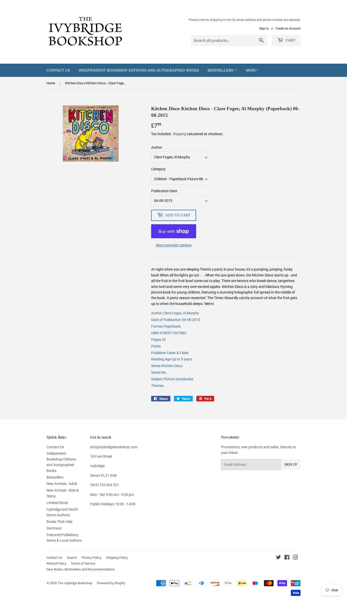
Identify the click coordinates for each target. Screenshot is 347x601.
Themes (157, 386)
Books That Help (59, 522)
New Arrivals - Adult (61, 484)
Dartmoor (54, 528)
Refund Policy (56, 563)
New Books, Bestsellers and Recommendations (80, 569)
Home (50, 83)
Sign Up (291, 464)
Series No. (159, 372)
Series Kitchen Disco (167, 366)
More (251, 70)
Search (72, 558)
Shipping (179, 134)
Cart (290, 40)
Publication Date (164, 191)
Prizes (156, 346)
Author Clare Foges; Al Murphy (175, 313)
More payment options (174, 245)
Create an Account (288, 28)
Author (156, 147)
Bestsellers (221, 70)
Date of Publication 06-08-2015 (175, 320)
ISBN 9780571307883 (168, 333)
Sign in (264, 28)
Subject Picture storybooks (172, 379)
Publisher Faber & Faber (170, 353)
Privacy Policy (91, 558)
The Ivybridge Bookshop (75, 583)
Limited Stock (57, 503)
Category (158, 169)
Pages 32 (158, 340)
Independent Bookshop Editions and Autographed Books (138, 70)
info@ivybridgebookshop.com (113, 447)
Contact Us (58, 70)
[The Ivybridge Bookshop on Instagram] (295, 558)
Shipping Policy (117, 558)
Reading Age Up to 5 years (171, 359)
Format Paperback (166, 326)
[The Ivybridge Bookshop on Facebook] (287, 558)
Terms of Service (83, 563)
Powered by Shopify (111, 583)
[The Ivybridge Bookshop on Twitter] (278, 558)
